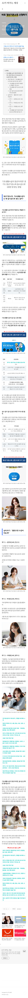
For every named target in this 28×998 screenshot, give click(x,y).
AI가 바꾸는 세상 (10, 3)
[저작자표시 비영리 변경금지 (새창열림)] (19, 909)
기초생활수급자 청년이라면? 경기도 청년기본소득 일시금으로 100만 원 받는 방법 (14, 75)
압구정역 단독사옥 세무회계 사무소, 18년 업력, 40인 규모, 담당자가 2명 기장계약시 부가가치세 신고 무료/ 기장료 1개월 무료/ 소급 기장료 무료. (9, 60)
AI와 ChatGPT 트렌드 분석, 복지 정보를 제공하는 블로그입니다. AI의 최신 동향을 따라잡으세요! (11, 953)
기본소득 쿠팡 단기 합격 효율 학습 (14, 46)
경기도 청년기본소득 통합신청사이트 (16, 362)
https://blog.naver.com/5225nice (12, 55)
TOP (25, 993)
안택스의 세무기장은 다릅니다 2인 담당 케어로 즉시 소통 (9, 57)
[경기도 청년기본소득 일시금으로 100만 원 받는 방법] (14, 137)
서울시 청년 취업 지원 (8, 738)
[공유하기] (7, 909)
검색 (21, 3)
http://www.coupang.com (10, 44)
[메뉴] (25, 3)
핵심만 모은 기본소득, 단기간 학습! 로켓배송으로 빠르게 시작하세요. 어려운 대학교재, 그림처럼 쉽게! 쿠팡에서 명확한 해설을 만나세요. (14, 49)
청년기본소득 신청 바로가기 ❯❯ (14, 237)
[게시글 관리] (9, 909)
